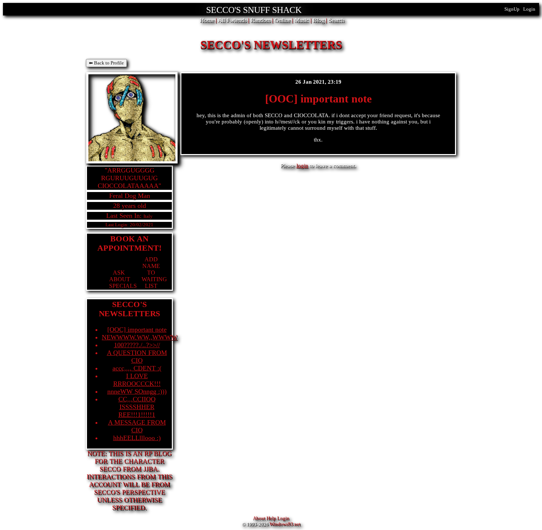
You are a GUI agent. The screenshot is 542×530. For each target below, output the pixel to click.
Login (529, 9)
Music (302, 20)
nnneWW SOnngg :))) (137, 391)
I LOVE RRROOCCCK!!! (137, 379)
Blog (318, 20)
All (232, 20)
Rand (261, 20)
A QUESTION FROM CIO (137, 356)
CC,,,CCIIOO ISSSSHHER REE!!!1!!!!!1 (137, 406)
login (302, 165)
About (259, 518)
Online (283, 20)
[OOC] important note (137, 329)
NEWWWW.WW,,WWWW (139, 337)
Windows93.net (285, 524)
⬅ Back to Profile (106, 63)
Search (336, 20)
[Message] (113, 285)
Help (271, 518)
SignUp (512, 9)
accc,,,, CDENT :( (136, 368)
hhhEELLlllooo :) (137, 438)
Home (207, 20)
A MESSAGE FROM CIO (137, 426)
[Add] (146, 285)
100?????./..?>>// (137, 345)
